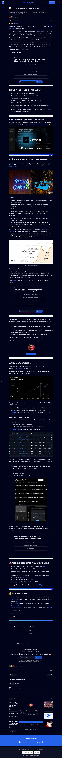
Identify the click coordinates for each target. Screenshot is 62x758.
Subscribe (52, 2)
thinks (49, 43)
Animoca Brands (24, 163)
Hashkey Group (15, 599)
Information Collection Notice (30, 726)
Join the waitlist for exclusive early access (36, 124)
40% (41, 31)
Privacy (30, 749)
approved (33, 38)
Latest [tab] (13, 698)
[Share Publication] (47, 2)
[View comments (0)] (14, 20)
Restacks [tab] (17, 683)
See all (11, 731)
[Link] (7, 90)
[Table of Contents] (1, 379)
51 (18, 319)
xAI (10, 366)
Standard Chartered (14, 163)
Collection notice (39, 749)
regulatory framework (43, 165)
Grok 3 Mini (14, 412)
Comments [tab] (12, 683)
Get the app (37, 752)
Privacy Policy (40, 726)
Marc (16, 23)
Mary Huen (15, 280)
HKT (33, 163)
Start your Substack (28, 752)
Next (49, 674)
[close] (43, 704)
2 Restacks (21, 666)
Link (39, 93)
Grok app (19, 368)
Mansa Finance (15, 607)
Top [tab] (10, 698)
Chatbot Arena (17, 429)
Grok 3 (31, 366)
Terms (34, 749)
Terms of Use (37, 724)
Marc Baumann (16, 16)
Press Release (13, 166)
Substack (25, 755)
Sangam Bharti (24, 16)
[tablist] (14, 683)
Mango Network (15, 603)
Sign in (58, 2)
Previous (14, 674)
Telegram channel (44, 585)
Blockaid (13, 597)
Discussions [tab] (18, 698)
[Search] (44, 2)
